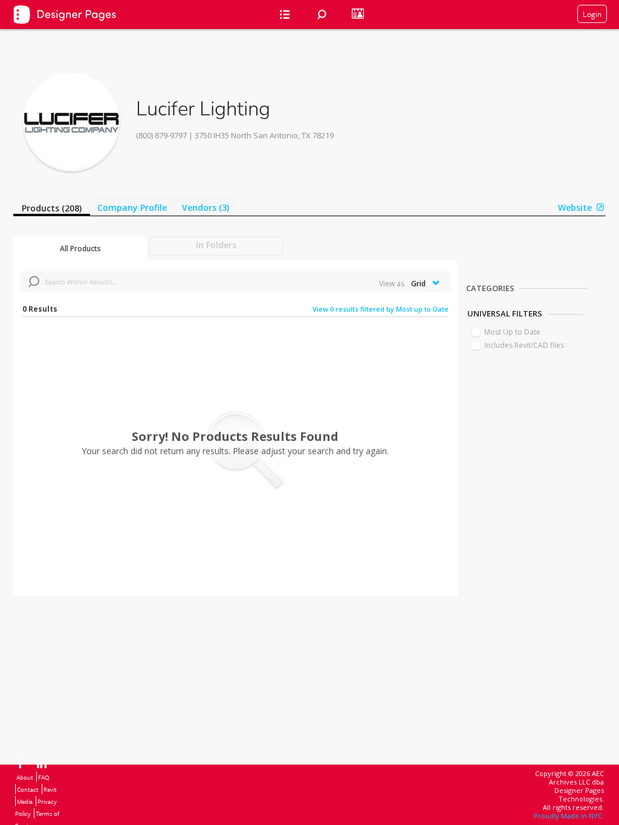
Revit (50, 789)
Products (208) (52, 208)
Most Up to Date (512, 332)
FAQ (44, 777)
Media (25, 801)
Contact (28, 789)
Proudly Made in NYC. (569, 815)
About (24, 777)
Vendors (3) (205, 207)
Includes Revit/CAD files (524, 345)
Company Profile (132, 207)
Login (592, 14)
